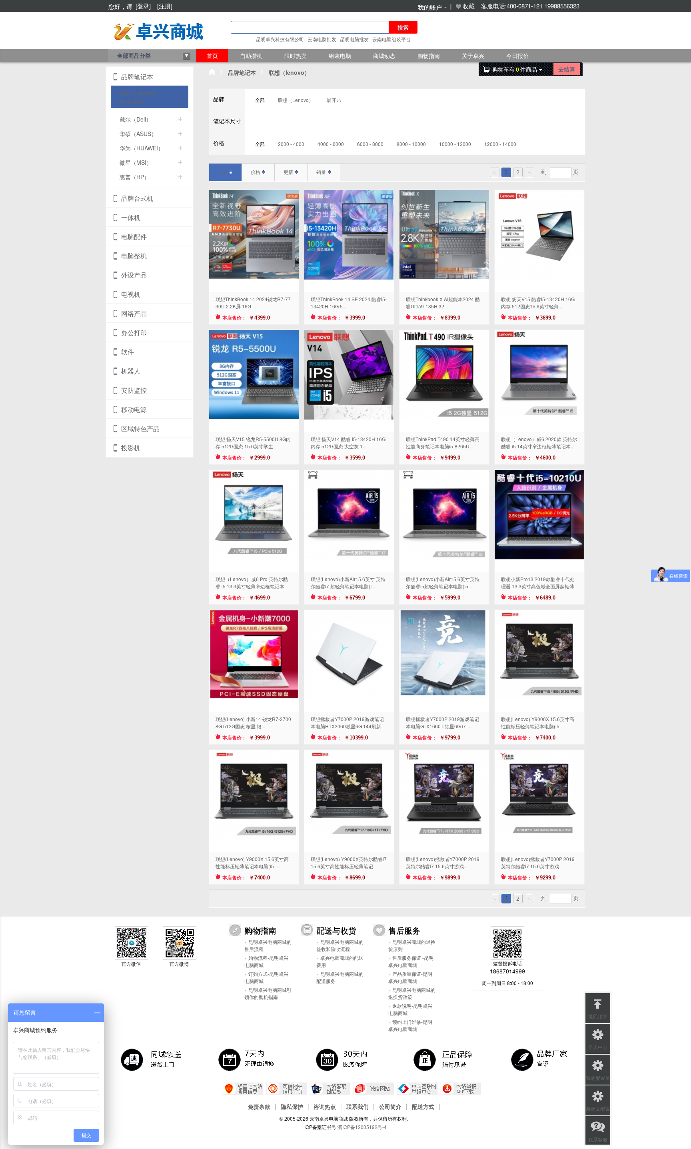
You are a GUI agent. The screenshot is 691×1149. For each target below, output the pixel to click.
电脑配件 (134, 236)
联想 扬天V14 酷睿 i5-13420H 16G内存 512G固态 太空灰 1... (348, 443)
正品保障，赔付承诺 (443, 1059)
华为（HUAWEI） (142, 148)
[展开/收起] (180, 119)
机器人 (130, 371)
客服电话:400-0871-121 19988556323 (530, 6)
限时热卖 (295, 56)
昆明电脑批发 (354, 39)
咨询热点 (325, 1106)
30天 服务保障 (345, 1059)
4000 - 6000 (331, 143)
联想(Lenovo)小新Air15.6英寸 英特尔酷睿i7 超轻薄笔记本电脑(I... (348, 582)
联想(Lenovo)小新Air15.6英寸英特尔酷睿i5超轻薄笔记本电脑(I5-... (442, 582)
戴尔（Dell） (136, 119)
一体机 (130, 217)
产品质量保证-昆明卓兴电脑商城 (410, 977)
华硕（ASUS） (138, 134)
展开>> (334, 99)
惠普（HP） (135, 177)
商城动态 (384, 56)
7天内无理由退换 (248, 1059)
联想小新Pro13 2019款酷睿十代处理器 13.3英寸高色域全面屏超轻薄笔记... (538, 582)
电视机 (130, 294)
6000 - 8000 (370, 143)
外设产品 (134, 275)
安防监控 (134, 390)
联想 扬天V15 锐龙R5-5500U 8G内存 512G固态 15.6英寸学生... (253, 443)
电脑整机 (134, 255)
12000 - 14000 (500, 143)
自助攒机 (251, 56)
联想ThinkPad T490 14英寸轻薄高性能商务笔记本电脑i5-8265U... (442, 443)
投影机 (130, 447)
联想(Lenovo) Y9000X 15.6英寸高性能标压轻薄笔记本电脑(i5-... (537, 722)
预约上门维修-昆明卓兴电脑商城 (410, 1025)
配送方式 (423, 1106)
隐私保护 (292, 1106)
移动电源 (134, 409)
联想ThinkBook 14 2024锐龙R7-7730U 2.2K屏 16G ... (253, 303)
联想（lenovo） (289, 72)
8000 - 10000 (411, 143)
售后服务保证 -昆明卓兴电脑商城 (410, 961)
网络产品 (134, 313)
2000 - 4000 (291, 143)
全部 (260, 99)
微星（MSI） (136, 162)
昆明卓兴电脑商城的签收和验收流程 (339, 945)
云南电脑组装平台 (391, 39)
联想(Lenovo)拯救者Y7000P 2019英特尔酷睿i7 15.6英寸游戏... (442, 862)
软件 (127, 351)
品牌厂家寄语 (541, 1059)
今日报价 (517, 56)
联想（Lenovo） (296, 99)
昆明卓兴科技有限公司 (280, 39)
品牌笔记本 (242, 72)
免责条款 (259, 1106)
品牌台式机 (137, 198)
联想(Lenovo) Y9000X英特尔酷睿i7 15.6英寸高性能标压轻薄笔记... (349, 862)
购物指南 (428, 56)
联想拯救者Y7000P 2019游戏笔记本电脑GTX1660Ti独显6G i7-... (442, 722)
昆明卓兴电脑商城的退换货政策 (411, 993)
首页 (212, 56)
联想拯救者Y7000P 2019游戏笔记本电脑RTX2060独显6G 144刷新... (348, 722)
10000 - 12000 (455, 143)
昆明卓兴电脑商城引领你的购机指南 (268, 993)
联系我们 (357, 1106)
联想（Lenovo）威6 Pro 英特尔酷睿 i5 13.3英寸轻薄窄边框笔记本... (252, 582)
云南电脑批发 (322, 39)
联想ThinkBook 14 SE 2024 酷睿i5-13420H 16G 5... (349, 303)
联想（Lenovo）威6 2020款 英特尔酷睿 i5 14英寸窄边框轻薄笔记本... (539, 443)
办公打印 (134, 332)
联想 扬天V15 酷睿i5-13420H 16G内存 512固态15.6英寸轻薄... (538, 303)
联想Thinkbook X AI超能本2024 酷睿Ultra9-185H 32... (443, 303)
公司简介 (390, 1106)
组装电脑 (340, 56)
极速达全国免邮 (150, 1059)
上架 (223, 171)
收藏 (469, 6)
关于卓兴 (473, 56)
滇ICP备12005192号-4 (362, 1126)
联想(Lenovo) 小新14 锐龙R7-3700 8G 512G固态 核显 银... (253, 722)
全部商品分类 (134, 56)
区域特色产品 (140, 428)
